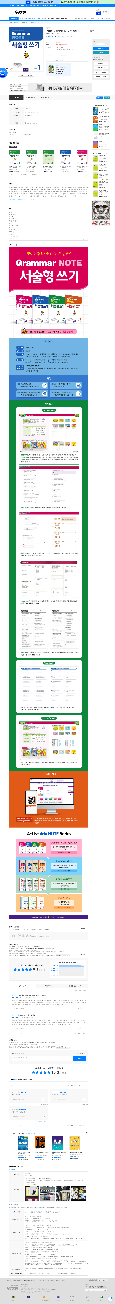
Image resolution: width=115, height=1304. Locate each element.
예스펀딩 (53, 18)
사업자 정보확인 (52, 1289)
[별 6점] (19, 1053)
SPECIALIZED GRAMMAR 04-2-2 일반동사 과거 (103, 183)
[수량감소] (97, 44)
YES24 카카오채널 (90, 1280)
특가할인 (97, 18)
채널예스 (44, 18)
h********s (39, 1121)
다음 (19, 990)
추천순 (79, 990)
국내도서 (16, 22)
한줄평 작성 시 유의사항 (85, 1053)
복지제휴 (57, 1280)
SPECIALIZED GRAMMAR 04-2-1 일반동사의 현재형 (103, 174)
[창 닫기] (69, 64)
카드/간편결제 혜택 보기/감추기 (71, 56)
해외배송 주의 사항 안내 (101, 57)
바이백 (33, 18)
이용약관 (19, 1280)
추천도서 (103, 18)
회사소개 (9, 1280)
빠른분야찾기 (14, 18)
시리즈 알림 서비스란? (102, 70)
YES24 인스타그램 (96, 1280)
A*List (47, 33)
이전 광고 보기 (108, 14)
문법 (42, 22)
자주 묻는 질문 (96, 1290)
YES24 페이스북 (92, 1280)
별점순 (84, 990)
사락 (49, 18)
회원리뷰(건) (61, 36)
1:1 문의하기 (88, 1290)
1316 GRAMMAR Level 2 (75, 1152)
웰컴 (11, 22)
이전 (15, 990)
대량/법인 (108, 18)
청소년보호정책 (34, 1280)
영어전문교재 (34, 22)
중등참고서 (24, 22)
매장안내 (38, 18)
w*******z (22, 997)
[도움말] (52, 47)
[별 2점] (15, 1053)
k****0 (21, 1017)
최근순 (75, 990)
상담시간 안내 (103, 1290)
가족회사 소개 (103, 1280)
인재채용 (14, 1280)
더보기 (106, 105)
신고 (34, 997)
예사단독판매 (84, 18)
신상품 (25, 18)
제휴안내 (52, 1280)
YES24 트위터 (94, 1280)
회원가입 (92, 5)
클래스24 (58, 18)
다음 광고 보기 (109, 14)
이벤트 (29, 18)
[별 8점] (21, 1053)
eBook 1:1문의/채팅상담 (100, 1287)
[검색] (72, 12)
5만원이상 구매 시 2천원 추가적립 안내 (72, 49)
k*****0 (80, 1104)
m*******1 (39, 1104)
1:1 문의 (44, 1211)
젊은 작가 (77, 18)
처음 (13, 990)
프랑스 (59, 69)
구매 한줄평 (70, 1085)
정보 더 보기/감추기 (56, 36)
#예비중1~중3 (13, 146)
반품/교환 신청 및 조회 (36, 1211)
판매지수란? (73, 36)
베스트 (21, 18)
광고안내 (47, 1280)
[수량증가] (104, 44)
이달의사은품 (91, 18)
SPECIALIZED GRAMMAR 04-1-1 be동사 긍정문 (103, 157)
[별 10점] (23, 1053)
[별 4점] (17, 1053)
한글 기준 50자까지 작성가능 (20, 1057)
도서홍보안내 (41, 1280)
